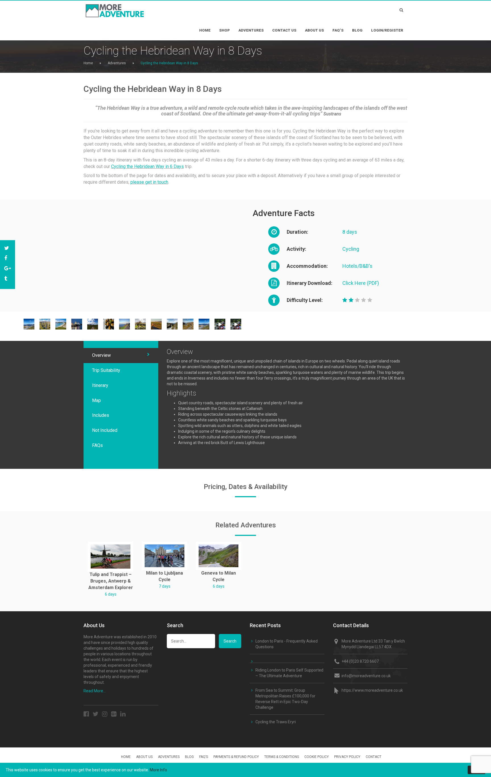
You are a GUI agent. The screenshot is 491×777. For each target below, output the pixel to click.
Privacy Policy (347, 757)
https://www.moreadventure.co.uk (372, 690)
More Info (158, 770)
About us (314, 30)
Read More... (95, 691)
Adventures (251, 30)
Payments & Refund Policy (236, 757)
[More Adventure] (135, 9)
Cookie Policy (316, 757)
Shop (224, 30)
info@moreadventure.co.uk (366, 676)
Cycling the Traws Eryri (275, 722)
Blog (357, 30)
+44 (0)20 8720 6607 (360, 661)
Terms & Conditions (281, 757)
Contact (373, 757)
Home (205, 30)
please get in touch (149, 182)
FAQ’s (338, 30)
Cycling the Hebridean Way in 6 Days (147, 166)
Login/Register (387, 30)
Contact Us (284, 30)
